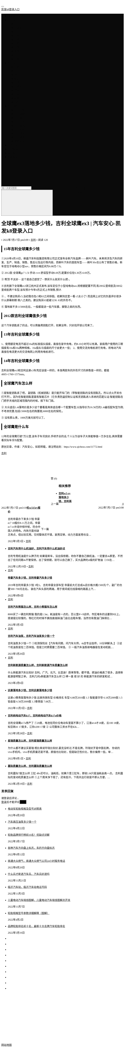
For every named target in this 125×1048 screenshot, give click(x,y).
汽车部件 (13, 106)
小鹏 (17, 66)
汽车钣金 (19, 117)
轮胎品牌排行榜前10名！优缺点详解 (28, 834)
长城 (17, 94)
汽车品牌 (13, 19)
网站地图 (6, 1045)
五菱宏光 (19, 27)
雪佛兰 (18, 82)
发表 (23, 802)
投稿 (80, 192)
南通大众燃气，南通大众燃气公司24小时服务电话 (36, 861)
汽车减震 (19, 113)
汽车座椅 (19, 129)
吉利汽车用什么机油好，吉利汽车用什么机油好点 (36, 548)
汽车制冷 (19, 137)
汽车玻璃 (19, 125)
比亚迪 (18, 86)
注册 (83, 188)
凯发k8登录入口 (10, 9)
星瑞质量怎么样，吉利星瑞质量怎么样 (30, 740)
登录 (77, 188)
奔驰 (17, 47)
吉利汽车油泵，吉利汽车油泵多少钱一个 (31, 636)
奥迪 (17, 51)
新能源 (12, 153)
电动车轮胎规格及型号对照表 (25, 808)
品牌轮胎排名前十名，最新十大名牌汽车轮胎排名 (36, 926)
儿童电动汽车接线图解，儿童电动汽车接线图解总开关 (39, 900)
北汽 (17, 31)
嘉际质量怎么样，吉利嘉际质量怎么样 (30, 766)
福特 (17, 102)
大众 (17, 39)
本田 (17, 74)
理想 (17, 90)
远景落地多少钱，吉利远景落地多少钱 (30, 690)
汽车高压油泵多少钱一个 (22, 821)
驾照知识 (13, 156)
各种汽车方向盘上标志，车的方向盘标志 (31, 848)
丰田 (17, 23)
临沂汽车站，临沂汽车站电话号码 (27, 887)
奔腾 (17, 43)
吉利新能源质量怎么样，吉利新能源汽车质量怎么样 (38, 665)
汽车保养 (13, 145)
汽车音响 (19, 109)
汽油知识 (13, 149)
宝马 (17, 55)
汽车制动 (19, 133)
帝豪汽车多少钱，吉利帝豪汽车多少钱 (30, 577)
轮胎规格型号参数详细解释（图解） (28, 913)
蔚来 (17, 98)
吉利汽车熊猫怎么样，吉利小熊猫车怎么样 (32, 606)
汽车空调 (19, 121)
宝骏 (17, 59)
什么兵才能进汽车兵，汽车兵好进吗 (28, 874)
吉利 (17, 35)
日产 (17, 70)
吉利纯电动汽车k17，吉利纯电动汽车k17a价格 (35, 715)
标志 (17, 78)
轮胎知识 (19, 141)
